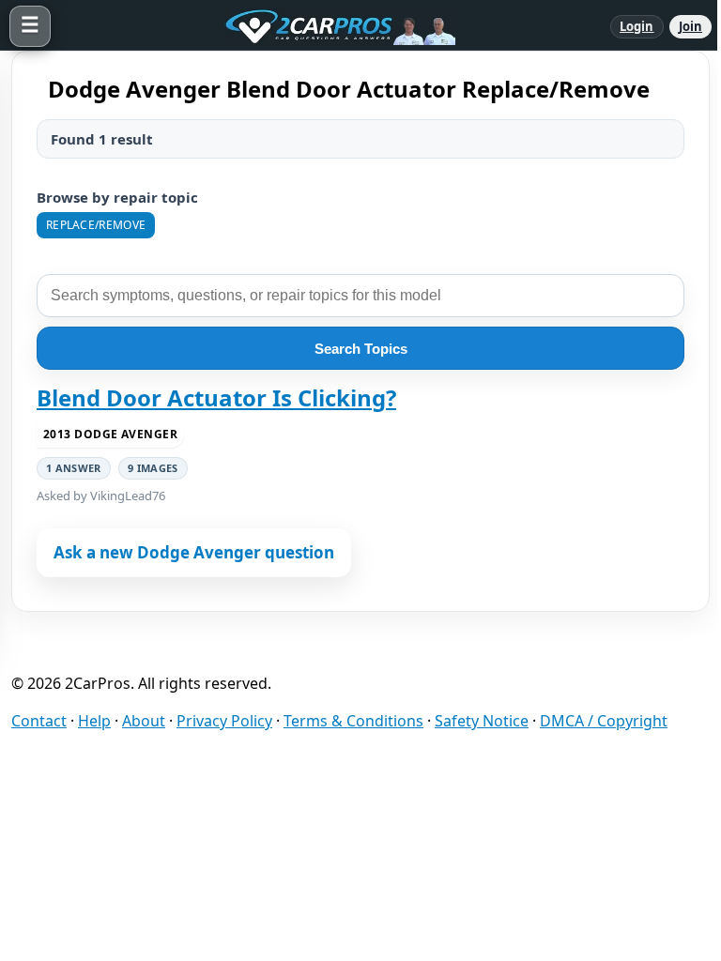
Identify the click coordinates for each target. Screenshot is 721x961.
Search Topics (360, 349)
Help (94, 720)
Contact (39, 720)
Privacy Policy (224, 720)
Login (637, 26)
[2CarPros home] (330, 26)
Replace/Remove (96, 225)
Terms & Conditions (353, 720)
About (143, 720)
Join (690, 26)
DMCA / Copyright (603, 720)
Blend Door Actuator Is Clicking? (216, 398)
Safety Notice (482, 720)
